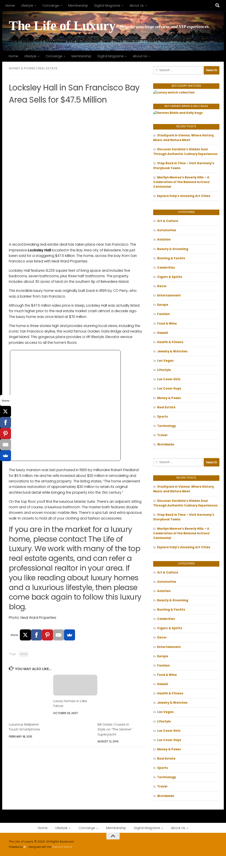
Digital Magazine (107, 5)
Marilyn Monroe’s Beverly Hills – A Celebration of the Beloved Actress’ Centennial (181, 182)
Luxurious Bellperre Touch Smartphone (24, 727)
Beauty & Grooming (172, 249)
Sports (162, 417)
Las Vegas (165, 361)
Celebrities (166, 268)
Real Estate (47, 68)
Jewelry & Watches (172, 351)
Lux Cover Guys (169, 388)
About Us (137, 5)
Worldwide (165, 444)
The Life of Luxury (62, 26)
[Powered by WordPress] (24, 847)
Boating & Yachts (171, 258)
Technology (166, 426)
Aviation (164, 239)
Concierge (50, 5)
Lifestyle (27, 5)
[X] (25, 634)
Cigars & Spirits (169, 277)
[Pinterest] (47, 634)
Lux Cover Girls (169, 379)
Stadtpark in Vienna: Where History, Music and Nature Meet (184, 137)
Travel (162, 435)
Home (10, 5)
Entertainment (169, 295)
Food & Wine (167, 323)
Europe (162, 305)
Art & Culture (167, 221)
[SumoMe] (69, 634)
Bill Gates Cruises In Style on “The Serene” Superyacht (115, 729)
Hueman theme (62, 847)
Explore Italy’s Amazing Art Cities (183, 196)
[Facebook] (36, 634)
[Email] (58, 634)
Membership (78, 5)
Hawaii (162, 333)
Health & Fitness (170, 342)
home (23, 654)
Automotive (166, 230)
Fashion (163, 314)
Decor (162, 286)
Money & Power (22, 68)
